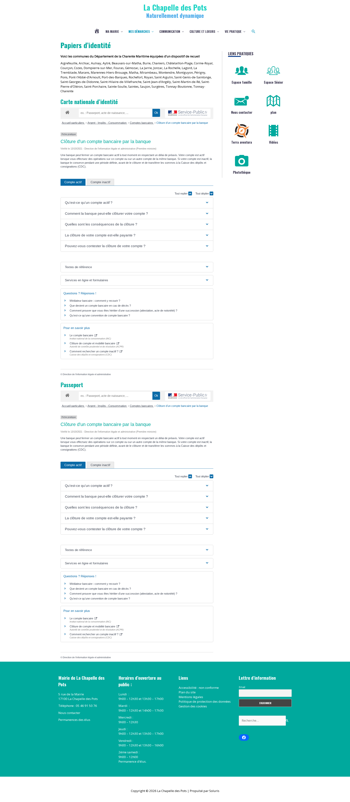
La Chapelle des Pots (175, 7)
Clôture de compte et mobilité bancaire (93, 343)
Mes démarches (139, 31)
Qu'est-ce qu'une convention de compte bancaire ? (100, 315)
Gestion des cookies (193, 706)
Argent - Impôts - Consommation (107, 122)
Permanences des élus (74, 720)
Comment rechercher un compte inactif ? (94, 351)
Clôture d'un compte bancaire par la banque (182, 122)
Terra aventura (241, 142)
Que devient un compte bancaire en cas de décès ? (100, 305)
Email (242, 687)
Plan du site (187, 692)
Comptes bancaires (142, 122)
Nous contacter (241, 112)
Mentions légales (191, 697)
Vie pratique (233, 31)
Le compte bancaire (82, 335)
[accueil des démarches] (67, 112)
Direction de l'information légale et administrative (87, 374)
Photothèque (241, 172)
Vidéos (273, 142)
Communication (169, 31)
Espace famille (242, 82)
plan (273, 112)
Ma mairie (112, 31)
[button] (253, 31)
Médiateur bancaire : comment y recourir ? (95, 300)
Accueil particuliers (73, 122)
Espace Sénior (273, 82)
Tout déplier (202, 193)
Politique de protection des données (205, 701)
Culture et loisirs (202, 31)
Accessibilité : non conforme (199, 688)
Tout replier (181, 193)
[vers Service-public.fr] (188, 113)
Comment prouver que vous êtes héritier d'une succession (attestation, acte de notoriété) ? (123, 310)
